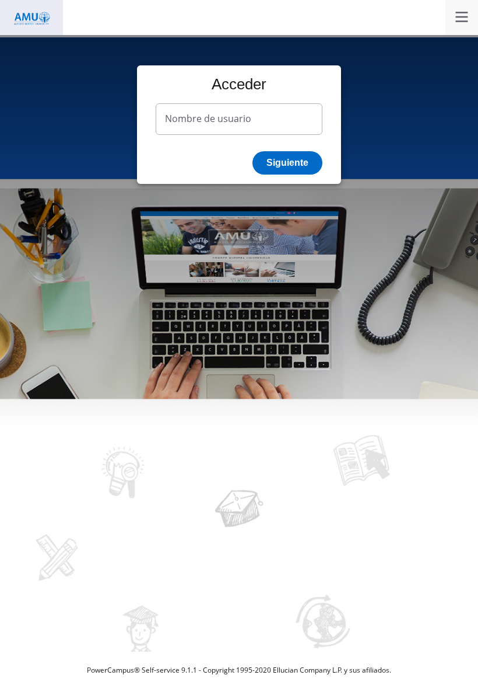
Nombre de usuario (208, 118)
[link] (461, 17)
